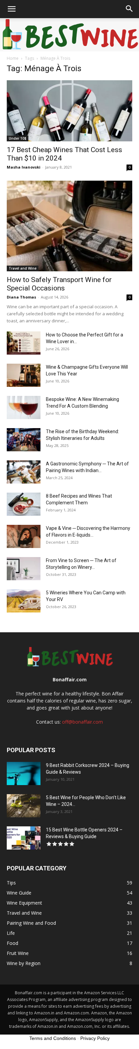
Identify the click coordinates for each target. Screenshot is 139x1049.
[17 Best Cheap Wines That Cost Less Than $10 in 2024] (69, 110)
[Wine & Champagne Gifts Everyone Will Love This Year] (23, 375)
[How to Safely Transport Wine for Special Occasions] (69, 226)
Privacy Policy (95, 1038)
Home (13, 58)
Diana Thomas (21, 297)
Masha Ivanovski (23, 167)
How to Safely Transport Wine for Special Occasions (59, 284)
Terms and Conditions (52, 1038)
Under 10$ (17, 138)
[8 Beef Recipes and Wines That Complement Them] (23, 504)
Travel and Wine (22, 268)
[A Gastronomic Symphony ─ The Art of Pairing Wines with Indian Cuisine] (23, 472)
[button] (11, 9)
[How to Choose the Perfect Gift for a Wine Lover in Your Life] (23, 343)
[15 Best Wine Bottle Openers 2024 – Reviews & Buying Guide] (23, 838)
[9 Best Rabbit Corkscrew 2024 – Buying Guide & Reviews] (23, 773)
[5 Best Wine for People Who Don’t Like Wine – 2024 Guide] (23, 805)
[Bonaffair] (69, 34)
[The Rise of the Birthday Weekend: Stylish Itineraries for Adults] (23, 439)
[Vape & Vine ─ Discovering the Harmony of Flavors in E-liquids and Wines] (23, 536)
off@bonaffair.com (82, 722)
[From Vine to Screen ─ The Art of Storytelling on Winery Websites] (23, 568)
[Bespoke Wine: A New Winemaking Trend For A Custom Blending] (23, 407)
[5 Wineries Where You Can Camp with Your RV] (23, 600)
